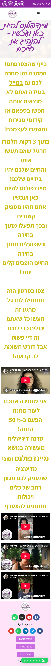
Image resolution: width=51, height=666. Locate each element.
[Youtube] (16, 3)
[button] (38, 13)
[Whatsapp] (4, 3)
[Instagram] (10, 3)
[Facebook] (21, 3)
